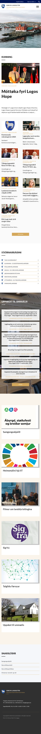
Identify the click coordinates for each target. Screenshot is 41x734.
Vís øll (20, 384)
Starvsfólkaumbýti (7, 665)
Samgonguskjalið (6, 661)
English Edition (20, 1)
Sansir (18, 717)
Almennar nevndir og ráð (9, 672)
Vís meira (20, 234)
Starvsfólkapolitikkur (8, 669)
